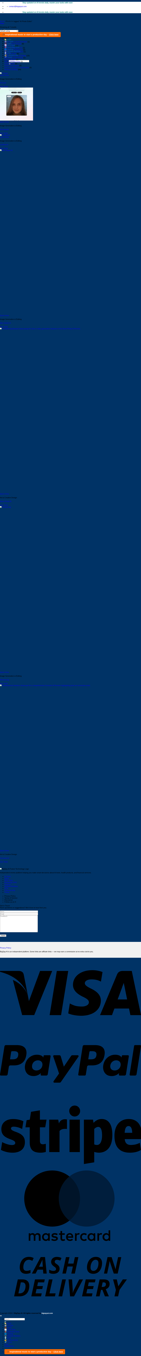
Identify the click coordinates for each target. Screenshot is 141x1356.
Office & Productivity (12, 62)
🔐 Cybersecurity (11, 1340)
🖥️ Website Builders (12, 1336)
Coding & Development (13, 50)
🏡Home (7, 39)
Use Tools (4, 86)
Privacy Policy (5, 948)
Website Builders (11, 886)
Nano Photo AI (5, 501)
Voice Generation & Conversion (16, 67)
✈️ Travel (8, 1342)
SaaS (6, 878)
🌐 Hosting (8, 1334)
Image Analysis (10, 54)
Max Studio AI (5, 323)
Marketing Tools (10, 882)
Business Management (13, 48)
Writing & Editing (11, 69)
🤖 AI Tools (8, 1325)
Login (6, 1344)
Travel (6, 892)
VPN (6, 888)
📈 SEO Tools (9, 1330)
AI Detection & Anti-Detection (15, 42)
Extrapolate (4, 129)
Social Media (9, 64)
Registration (9, 1346)
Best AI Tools (9, 46)
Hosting (7, 884)
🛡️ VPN (7, 1338)
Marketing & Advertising (13, 58)
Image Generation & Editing (15, 56)
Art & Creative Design (12, 44)
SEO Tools (8, 880)
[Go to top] (1, 1315)
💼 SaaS (7, 1327)
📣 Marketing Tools (11, 1332)
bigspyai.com (47, 1313)
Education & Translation (13, 52)
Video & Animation (11, 66)
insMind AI (4, 145)
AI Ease (3, 83)
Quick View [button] (4, 75)
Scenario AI (4, 858)
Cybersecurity (9, 890)
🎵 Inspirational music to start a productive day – (30, 34)
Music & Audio (10, 60)
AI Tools (7, 876)
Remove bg (4, 680)
